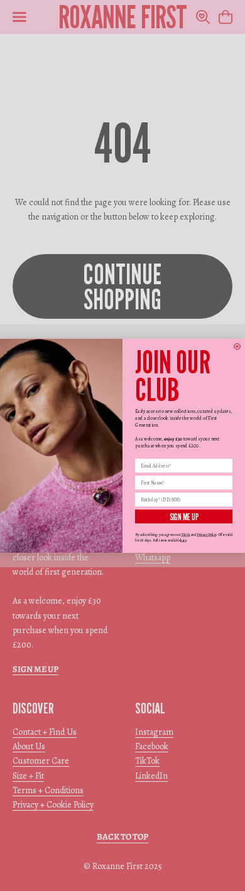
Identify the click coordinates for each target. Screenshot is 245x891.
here (183, 539)
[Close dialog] (237, 346)
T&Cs (186, 534)
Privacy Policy (206, 534)
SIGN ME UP (184, 516)
